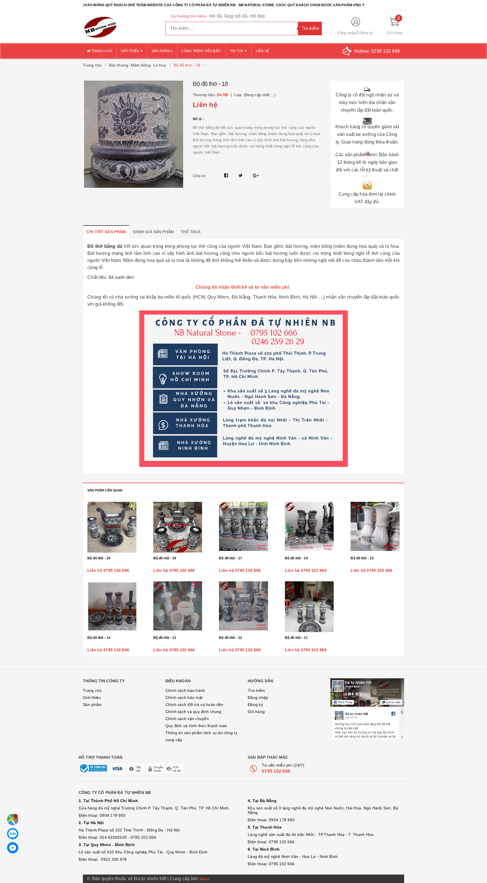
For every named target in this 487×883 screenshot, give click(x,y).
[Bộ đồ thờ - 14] (111, 606)
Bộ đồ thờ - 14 (98, 638)
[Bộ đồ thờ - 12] (243, 606)
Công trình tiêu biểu (201, 51)
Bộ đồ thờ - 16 (296, 558)
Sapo (204, 879)
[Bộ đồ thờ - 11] (309, 606)
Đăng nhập (347, 33)
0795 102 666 (276, 771)
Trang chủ (101, 51)
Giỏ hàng (256, 711)
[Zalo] (12, 833)
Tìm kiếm (256, 690)
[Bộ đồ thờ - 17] (243, 527)
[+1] (256, 175)
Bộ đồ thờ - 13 (164, 638)
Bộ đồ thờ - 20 (98, 558)
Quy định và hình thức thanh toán (196, 725)
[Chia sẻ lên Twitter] (241, 175)
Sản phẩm (161, 51)
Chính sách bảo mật (184, 697)
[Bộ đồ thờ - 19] (177, 527)
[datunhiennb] (120, 26)
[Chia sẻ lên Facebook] (227, 175)
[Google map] (12, 819)
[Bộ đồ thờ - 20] (111, 527)
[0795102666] (12, 847)
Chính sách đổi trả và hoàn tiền (194, 704)
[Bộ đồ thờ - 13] (177, 606)
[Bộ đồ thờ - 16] (309, 527)
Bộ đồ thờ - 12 (230, 638)
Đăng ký (366, 33)
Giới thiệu (131, 51)
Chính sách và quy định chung (193, 711)
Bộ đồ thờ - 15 (362, 558)
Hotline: (377, 51)
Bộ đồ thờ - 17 (230, 558)
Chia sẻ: (199, 176)
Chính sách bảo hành (185, 690)
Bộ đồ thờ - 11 (296, 638)
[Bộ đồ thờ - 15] (375, 527)
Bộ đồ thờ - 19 (164, 558)
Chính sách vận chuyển (187, 718)
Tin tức (237, 51)
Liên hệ (263, 51)
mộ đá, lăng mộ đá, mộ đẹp (237, 16)
